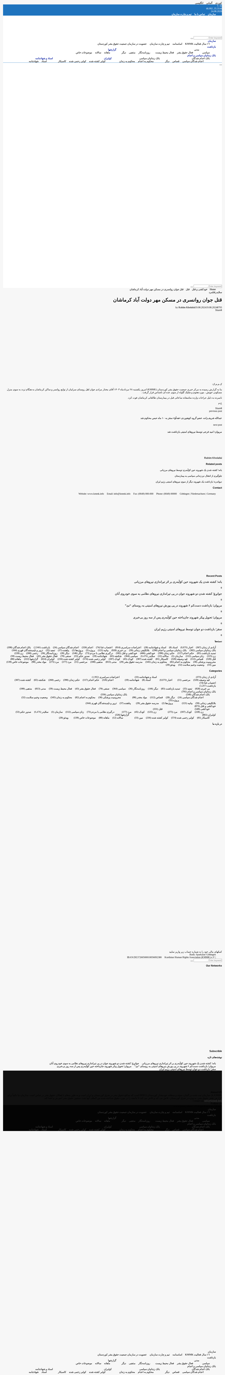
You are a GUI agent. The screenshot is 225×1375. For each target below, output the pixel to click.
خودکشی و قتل (126, 653)
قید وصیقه (179, 659)
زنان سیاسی (195, 656)
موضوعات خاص (84, 52)
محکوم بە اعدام (146, 61)
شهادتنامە (34, 61)
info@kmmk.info (213, 1101)
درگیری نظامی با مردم (99, 653)
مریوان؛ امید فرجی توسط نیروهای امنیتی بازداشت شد (194, 432)
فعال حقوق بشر (185, 52)
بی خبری (118, 650)
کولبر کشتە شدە (97, 61)
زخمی (32, 653)
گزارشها (112, 49)
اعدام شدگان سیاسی (193, 61)
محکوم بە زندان (127, 61)
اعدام (87, 647)
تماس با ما (199, 14)
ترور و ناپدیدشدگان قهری (27, 650)
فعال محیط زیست (164, 52)
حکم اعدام (185, 653)
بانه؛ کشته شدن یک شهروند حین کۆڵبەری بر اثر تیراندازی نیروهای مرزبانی (178, 581)
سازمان (212, 14)
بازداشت (211, 46)
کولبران (108, 58)
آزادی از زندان (206, 647)
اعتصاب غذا (104, 647)
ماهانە (107, 52)
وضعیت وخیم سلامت (191, 664)
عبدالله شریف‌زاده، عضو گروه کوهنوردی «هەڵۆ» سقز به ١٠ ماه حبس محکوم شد (181, 418)
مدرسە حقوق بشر (131, 662)
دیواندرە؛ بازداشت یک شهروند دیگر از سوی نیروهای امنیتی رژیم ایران (189, 481)
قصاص (175, 61)
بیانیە (103, 650)
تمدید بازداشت (206, 653)
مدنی (196, 49)
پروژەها (77, 650)
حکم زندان (166, 653)
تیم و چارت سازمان (181, 14)
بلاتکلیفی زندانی (139, 650)
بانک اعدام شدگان (201, 58)
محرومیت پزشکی (204, 662)
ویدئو (170, 664)
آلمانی (209, 3)
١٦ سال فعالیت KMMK (197, 44)
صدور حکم (82, 656)
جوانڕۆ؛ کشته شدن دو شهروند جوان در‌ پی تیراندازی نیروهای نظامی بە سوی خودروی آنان (168, 593)
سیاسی (206, 52)
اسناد (44, 61)
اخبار (190, 647)
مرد (211, 292)
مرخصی (80, 662)
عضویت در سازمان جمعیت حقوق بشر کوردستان (122, 44)
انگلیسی (199, 3)
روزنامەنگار (144, 52)
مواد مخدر (39, 662)
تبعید (50, 650)
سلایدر (218, 292)
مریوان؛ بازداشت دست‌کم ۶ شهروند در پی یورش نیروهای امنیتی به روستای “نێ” (173, 605)
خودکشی (147, 653)
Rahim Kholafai (186, 307)
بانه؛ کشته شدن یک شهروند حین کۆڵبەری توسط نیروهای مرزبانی (191, 470)
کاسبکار (62, 61)
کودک (128, 659)
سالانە (98, 52)
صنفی (65, 656)
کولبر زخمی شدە (77, 61)
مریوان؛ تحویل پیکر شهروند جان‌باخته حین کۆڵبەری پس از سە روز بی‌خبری (177, 617)
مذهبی (132, 52)
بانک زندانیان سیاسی (149, 58)
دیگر (124, 52)
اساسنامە (177, 44)
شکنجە (116, 656)
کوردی (218, 3)
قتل (214, 292)
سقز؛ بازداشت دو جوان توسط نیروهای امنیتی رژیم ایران (188, 629)
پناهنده (63, 650)
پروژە (90, 650)
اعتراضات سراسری (128, 647)
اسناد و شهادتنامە (44, 58)
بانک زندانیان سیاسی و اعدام (201, 55)
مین (211, 664)
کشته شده (144, 659)
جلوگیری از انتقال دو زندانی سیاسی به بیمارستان (198, 476)
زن (18, 653)
